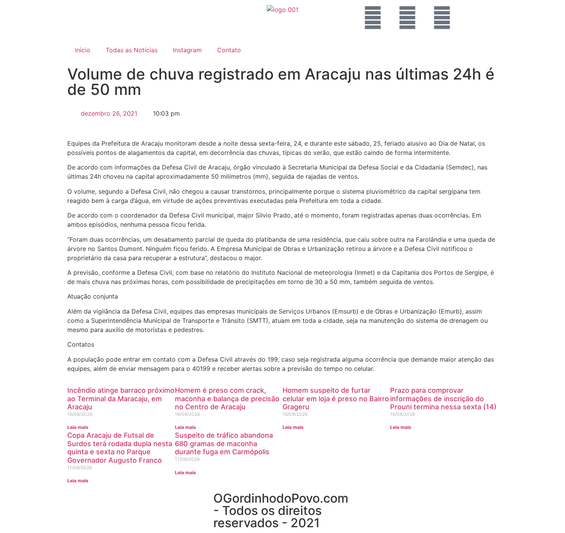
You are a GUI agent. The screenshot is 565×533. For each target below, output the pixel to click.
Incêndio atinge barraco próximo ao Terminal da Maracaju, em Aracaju (120, 398)
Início (82, 50)
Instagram (187, 50)
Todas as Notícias (132, 50)
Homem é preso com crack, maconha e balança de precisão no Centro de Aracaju (227, 398)
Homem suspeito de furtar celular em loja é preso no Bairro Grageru (335, 398)
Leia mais (77, 427)
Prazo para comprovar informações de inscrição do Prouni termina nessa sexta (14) (443, 398)
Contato (229, 50)
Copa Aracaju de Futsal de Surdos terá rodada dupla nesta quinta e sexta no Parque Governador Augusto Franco (119, 447)
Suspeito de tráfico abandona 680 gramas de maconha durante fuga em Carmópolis (224, 443)
